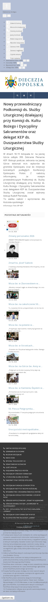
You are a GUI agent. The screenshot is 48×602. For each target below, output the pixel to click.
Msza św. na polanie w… (21, 324)
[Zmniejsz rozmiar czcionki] (18, 63)
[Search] (17, 95)
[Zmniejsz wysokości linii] (21, 65)
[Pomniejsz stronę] (24, 60)
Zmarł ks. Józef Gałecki (21, 262)
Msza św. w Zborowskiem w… (24, 283)
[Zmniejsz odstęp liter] (20, 68)
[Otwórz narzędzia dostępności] (7, 6)
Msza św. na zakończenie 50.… (24, 304)
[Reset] (5, 15)
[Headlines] (24, 82)
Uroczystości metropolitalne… (24, 429)
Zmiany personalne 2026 (21, 236)
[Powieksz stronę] (27, 60)
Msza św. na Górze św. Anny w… (25, 366)
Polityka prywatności (24, 601)
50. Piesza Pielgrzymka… (21, 408)
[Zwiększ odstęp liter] (23, 68)
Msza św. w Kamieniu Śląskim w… (26, 387)
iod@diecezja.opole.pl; (31, 526)
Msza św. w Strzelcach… (21, 345)
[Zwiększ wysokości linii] (25, 65)
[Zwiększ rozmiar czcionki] (21, 63)
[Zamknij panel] (9, 15)
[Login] (24, 95)
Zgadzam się (7, 597)
